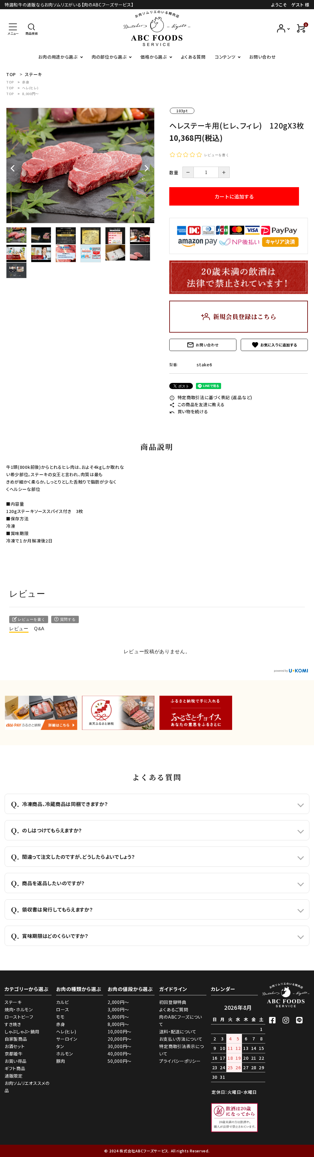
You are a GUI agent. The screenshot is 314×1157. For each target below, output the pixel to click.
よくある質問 (193, 57)
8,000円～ (30, 93)
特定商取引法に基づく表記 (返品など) (210, 397)
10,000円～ (120, 1031)
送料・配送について (177, 1031)
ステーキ (13, 1002)
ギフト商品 (15, 1068)
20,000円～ (120, 1039)
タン (60, 1046)
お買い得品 (16, 1061)
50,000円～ (120, 1061)
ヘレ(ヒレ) (30, 87)
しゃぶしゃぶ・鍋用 (22, 1031)
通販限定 (14, 1076)
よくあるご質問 (173, 1009)
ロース (62, 1009)
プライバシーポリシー (180, 1061)
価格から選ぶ (153, 57)
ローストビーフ (19, 1017)
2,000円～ (118, 1002)
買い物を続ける (188, 411)
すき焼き (13, 1024)
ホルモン (64, 1054)
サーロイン (66, 1039)
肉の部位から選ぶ (109, 57)
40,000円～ (120, 1054)
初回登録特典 (172, 1002)
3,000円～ (118, 1009)
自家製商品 (16, 1039)
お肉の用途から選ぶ (57, 57)
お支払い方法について (180, 1039)
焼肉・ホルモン (19, 1009)
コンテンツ (225, 57)
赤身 (25, 81)
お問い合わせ (262, 57)
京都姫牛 (14, 1054)
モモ (60, 1017)
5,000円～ (118, 1017)
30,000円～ (120, 1046)
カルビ (62, 1002)
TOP (10, 81)
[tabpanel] (80, 165)
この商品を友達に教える (196, 404)
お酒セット (15, 1046)
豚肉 (60, 1061)
